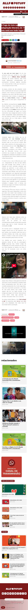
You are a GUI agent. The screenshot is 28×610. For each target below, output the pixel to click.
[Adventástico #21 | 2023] (5, 502)
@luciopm (20, 60)
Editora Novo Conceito (19, 76)
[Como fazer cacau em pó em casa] (5, 517)
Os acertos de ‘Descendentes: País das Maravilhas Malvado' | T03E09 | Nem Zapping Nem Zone (17, 565)
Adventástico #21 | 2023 (16, 500)
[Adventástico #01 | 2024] (14, 489)
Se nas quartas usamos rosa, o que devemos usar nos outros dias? (17, 524)
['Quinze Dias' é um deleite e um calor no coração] (14, 393)
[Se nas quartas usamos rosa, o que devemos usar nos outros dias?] (5, 524)
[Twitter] (18, 40)
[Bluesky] (16, 40)
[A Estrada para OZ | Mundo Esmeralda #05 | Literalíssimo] (14, 371)
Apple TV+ (12, 314)
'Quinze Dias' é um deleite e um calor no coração (11, 401)
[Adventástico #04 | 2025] (5, 509)
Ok (3, 607)
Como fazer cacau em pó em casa (17, 516)
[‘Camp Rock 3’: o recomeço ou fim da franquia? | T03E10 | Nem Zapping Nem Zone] (14, 540)
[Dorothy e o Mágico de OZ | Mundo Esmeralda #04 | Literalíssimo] (14, 439)
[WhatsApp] (10, 40)
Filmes (17, 317)
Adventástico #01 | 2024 (8, 494)
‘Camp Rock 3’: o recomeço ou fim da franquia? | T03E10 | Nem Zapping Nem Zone (13, 548)
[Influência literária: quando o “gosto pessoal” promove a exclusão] (14, 416)
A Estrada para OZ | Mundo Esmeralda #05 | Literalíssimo (11, 379)
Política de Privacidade (16, 602)
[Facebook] (13, 40)
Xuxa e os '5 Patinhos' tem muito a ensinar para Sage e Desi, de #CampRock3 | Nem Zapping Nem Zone (17, 556)
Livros (12, 320)
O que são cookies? (10, 607)
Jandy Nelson (6, 320)
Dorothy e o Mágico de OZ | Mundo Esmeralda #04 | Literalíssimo (12, 447)
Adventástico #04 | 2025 (16, 507)
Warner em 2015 (21, 301)
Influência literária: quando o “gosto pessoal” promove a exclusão (11, 425)
